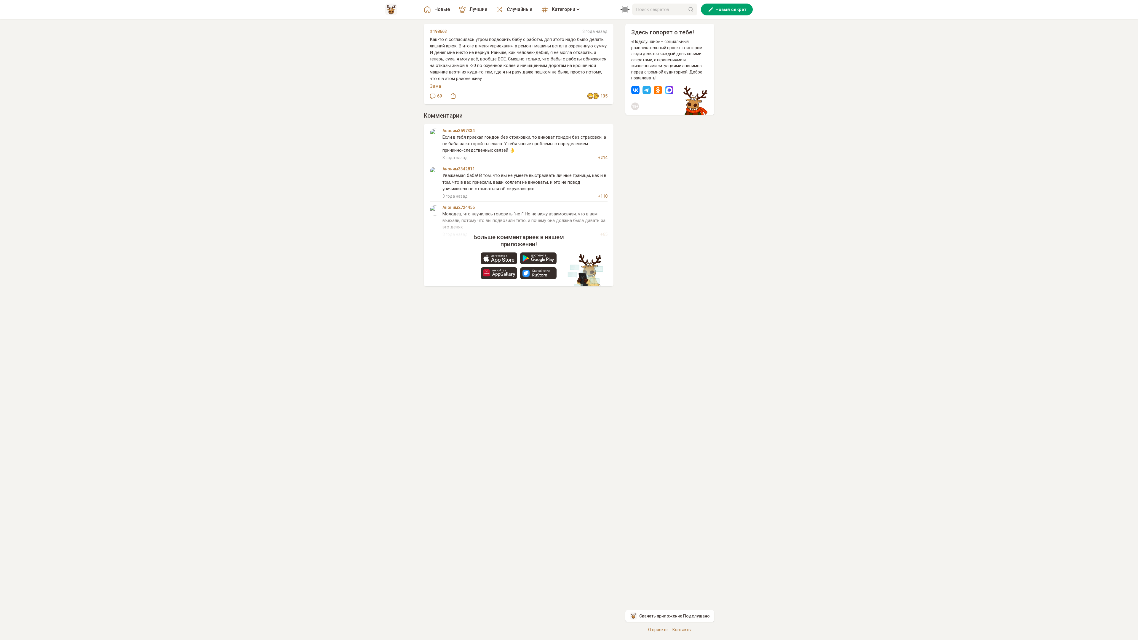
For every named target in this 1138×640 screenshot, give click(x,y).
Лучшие (478, 9)
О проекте (658, 629)
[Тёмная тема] (625, 9)
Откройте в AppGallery (499, 273)
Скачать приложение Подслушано (674, 616)
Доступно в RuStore (538, 273)
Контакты (681, 629)
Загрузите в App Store (499, 258)
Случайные (519, 9)
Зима (435, 86)
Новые (442, 9)
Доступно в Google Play (538, 258)
